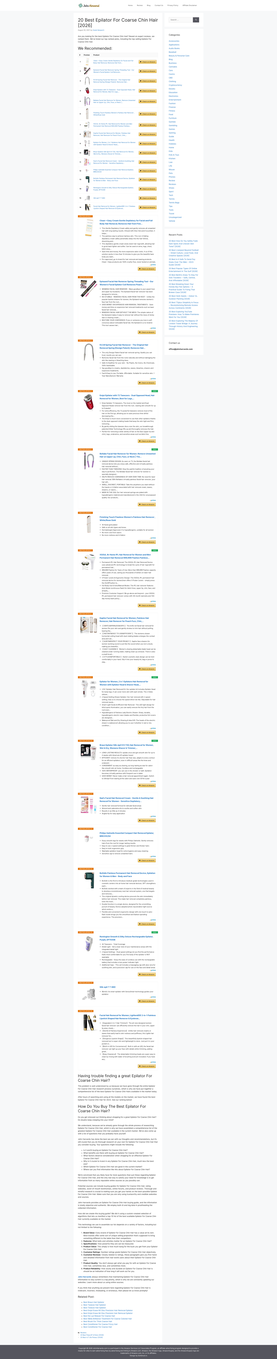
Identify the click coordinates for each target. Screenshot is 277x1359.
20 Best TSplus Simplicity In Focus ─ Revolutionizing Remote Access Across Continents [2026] (183, 305)
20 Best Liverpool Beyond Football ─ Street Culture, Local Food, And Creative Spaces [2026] (184, 253)
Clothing (172, 81)
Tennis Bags (174, 203)
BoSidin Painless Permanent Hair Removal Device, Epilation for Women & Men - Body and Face (127, 874)
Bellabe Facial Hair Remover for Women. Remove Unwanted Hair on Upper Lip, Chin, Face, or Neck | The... (127, 455)
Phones (172, 177)
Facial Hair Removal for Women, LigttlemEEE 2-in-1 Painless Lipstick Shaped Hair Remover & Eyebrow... (128, 1017)
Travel (171, 214)
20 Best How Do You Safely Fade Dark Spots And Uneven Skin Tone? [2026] (183, 244)
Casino (172, 74)
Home (130, 5)
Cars (171, 70)
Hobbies (172, 144)
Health (172, 140)
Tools (171, 210)
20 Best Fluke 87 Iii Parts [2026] (92, 1335)
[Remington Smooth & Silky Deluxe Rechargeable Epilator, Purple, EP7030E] (87, 188)
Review (140, 5)
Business (173, 63)
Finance (172, 107)
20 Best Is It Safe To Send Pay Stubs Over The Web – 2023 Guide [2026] (182, 262)
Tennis (172, 199)
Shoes (171, 188)
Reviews (83, 1333)
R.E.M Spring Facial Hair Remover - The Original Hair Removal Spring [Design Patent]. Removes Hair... (124, 346)
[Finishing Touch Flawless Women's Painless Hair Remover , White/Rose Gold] (87, 113)
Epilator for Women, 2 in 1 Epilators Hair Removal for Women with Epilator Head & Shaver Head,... (124, 683)
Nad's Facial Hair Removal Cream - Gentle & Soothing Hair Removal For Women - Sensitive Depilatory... (127, 799)
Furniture (172, 118)
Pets (171, 173)
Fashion (172, 103)
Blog (148, 5)
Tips (170, 206)
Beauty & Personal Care (179, 56)
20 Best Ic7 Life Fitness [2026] (91, 1337)
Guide (171, 136)
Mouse (172, 169)
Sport (171, 191)
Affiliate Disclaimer (190, 5)
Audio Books (174, 48)
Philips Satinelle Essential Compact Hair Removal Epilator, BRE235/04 (127, 834)
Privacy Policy (172, 5)
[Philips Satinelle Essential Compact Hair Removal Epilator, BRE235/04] (87, 171)
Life (170, 166)
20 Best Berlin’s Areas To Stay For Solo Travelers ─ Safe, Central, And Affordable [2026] (183, 278)
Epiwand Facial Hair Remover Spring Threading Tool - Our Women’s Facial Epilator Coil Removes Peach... (126, 283)
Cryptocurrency (175, 85)
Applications (174, 45)
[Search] (196, 19)
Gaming (172, 133)
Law (170, 162)
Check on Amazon (148, 62)
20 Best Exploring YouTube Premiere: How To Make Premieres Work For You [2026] (184, 314)
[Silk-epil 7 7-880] (87, 198)
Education (173, 92)
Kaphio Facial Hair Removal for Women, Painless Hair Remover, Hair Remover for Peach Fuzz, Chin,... (124, 619)
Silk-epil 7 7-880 (99, 198)
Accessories (174, 41)
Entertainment (175, 100)
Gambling (173, 125)
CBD (171, 78)
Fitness (172, 111)
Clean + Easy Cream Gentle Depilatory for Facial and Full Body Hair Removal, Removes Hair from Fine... (126, 222)
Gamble (172, 122)
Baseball (172, 52)
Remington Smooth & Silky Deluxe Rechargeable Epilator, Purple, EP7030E (126, 938)
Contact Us (159, 5)
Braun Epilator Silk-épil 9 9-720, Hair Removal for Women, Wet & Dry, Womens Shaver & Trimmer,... (126, 746)
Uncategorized (175, 217)
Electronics (173, 96)
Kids (171, 151)
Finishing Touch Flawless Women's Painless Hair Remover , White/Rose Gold (127, 518)
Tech (171, 195)
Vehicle (172, 221)
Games (172, 129)
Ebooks (172, 89)
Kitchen (172, 158)
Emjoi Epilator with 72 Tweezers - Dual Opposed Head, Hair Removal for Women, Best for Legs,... (127, 397)
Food (171, 114)
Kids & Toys (174, 155)
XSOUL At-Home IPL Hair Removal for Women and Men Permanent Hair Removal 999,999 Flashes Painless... (125, 556)
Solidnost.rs (142, 1356)
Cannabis (173, 67)
